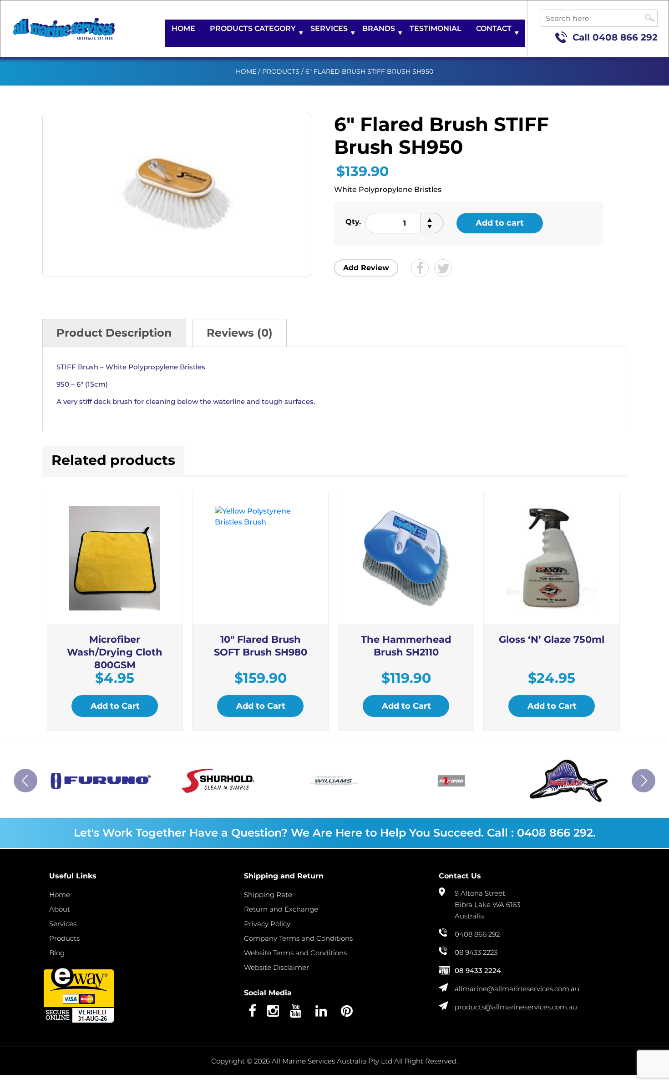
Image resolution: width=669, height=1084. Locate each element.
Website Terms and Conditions (295, 952)
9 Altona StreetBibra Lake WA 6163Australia (487, 904)
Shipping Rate (268, 894)
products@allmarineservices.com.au (516, 1007)
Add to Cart (115, 706)
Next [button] (643, 780)
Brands (378, 28)
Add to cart (500, 223)
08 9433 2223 (476, 952)
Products (280, 71)
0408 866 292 (625, 37)
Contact (494, 28)
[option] (100, 780)
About (59, 909)
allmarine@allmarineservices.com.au (517, 988)
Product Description (114, 332)
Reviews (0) (240, 332)
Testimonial (435, 28)
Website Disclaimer (276, 967)
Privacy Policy (267, 923)
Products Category (253, 28)
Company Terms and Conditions (298, 938)
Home (183, 28)
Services (329, 28)
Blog (57, 952)
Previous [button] (25, 780)
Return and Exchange (281, 909)
